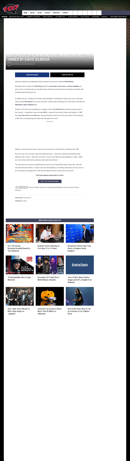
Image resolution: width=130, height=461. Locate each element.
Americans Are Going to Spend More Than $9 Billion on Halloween (49, 311)
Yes (37, 109)
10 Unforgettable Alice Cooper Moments (19, 278)
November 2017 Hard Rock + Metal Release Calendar (49, 278)
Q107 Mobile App (60, 16)
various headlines (73, 86)
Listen (39, 13)
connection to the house (57, 86)
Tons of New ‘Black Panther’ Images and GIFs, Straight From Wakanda (80, 279)
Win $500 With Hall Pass (16, 16)
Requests (105, 16)
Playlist (47, 13)
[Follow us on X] (99, 12)
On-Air (32, 13)
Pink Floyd (38, 86)
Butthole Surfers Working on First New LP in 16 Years (49, 247)
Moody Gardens (48, 16)
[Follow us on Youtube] (94, 12)
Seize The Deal (85, 16)
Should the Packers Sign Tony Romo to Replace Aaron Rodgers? (79, 248)
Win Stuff (56, 13)
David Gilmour (69, 82)
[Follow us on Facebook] (85, 12)
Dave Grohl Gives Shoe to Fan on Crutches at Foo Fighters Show (79, 311)
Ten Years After (23, 115)
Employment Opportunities (118, 16)
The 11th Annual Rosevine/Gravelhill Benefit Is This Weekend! (19, 248)
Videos (25, 201)
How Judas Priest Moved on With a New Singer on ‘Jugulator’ (19, 311)
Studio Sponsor (73, 16)
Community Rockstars (33, 16)
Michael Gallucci (16, 64)
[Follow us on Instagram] (89, 12)
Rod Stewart (29, 102)
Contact (65, 13)
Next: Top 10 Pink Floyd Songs (50, 181)
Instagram (95, 16)
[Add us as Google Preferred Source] (80, 12)
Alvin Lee (37, 115)
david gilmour (27, 197)
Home (25, 13)
